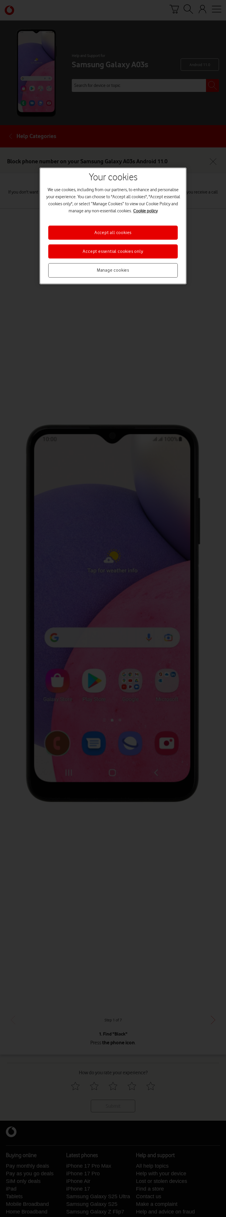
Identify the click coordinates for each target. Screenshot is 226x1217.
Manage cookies (113, 270)
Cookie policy (145, 211)
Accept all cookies (113, 232)
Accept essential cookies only (113, 251)
